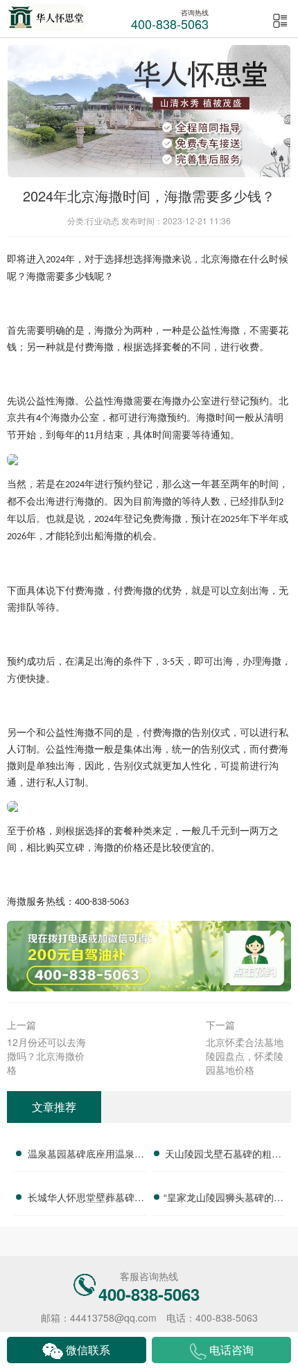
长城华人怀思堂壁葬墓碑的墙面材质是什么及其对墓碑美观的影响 (86, 1199)
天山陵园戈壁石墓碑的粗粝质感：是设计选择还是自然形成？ (223, 1155)
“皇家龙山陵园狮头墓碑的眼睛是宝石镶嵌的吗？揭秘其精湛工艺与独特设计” (223, 1199)
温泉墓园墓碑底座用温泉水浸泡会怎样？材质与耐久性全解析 (86, 1155)
